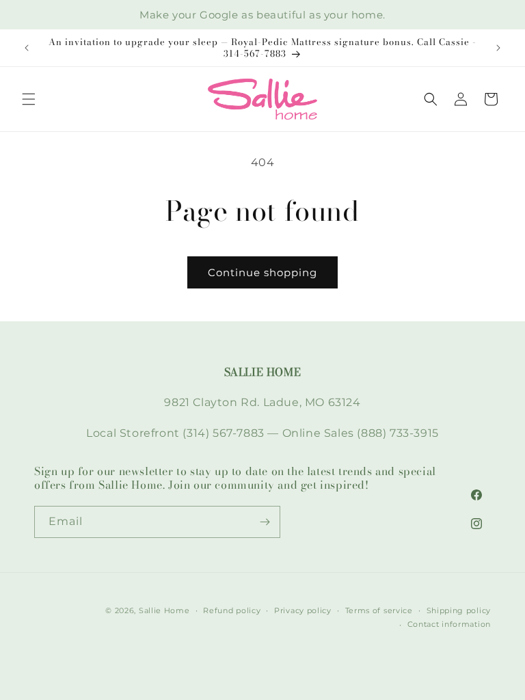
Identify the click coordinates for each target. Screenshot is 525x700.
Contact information (449, 624)
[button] (29, 99)
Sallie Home (164, 610)
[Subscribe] (265, 522)
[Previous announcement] (27, 48)
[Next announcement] (498, 48)
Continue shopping (262, 272)
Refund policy (231, 610)
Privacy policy (303, 610)
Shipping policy (459, 610)
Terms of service (379, 610)
